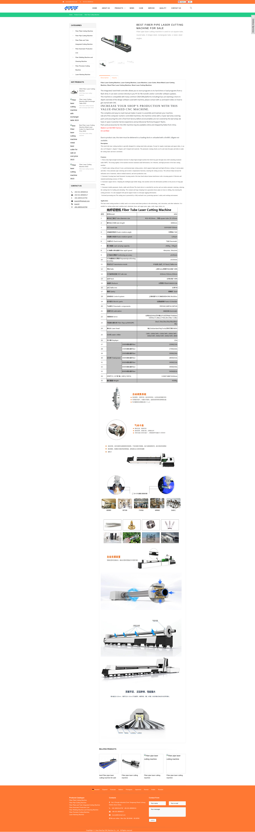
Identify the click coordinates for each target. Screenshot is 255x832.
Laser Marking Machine (82, 74)
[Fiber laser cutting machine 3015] (74, 171)
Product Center (78, 14)
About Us (106, 8)
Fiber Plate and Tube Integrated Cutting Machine (84, 42)
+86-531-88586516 (88, 1)
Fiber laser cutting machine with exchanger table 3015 (87, 101)
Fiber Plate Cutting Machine (84, 31)
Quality (163, 8)
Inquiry (114, 77)
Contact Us (176, 8)
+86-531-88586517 (118, 811)
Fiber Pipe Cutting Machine (91, 14)
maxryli (76, 204)
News (132, 8)
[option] (116, 41)
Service (151, 8)
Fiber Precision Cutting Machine (82, 68)
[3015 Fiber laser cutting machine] (74, 92)
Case (141, 8)
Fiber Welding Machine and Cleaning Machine (84, 59)
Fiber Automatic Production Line (83, 51)
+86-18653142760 (80, 207)
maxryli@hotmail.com (71, 1)
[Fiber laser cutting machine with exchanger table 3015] (74, 110)
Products (119, 8)
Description (105, 77)
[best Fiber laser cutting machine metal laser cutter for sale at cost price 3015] (74, 142)
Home (94, 8)
